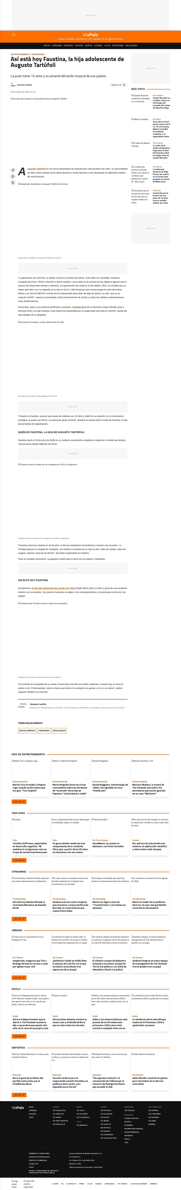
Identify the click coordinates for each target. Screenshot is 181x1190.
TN (62, 1184)
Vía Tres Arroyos (60, 1121)
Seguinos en (116, 85)
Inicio (47, 45)
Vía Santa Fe (106, 1124)
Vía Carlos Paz (59, 1110)
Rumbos (151, 1124)
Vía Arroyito (58, 1114)
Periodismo (38, 54)
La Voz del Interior (138, 1184)
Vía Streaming (154, 1114)
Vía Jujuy (81, 1110)
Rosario (68, 45)
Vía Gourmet (153, 1117)
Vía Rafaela (106, 1128)
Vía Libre (152, 1121)
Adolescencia (59, 730)
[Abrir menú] (35, 34)
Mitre (81, 1184)
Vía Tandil (57, 1117)
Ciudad (98, 1184)
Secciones (131, 45)
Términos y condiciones (39, 1153)
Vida (126, 1142)
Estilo (127, 1139)
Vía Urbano (153, 1110)
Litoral (98, 45)
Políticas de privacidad (39, 1157)
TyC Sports (122, 1184)
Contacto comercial (38, 1160)
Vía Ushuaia (129, 1110)
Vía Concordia (107, 1135)
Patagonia (117, 45)
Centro (79, 45)
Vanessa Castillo (24, 84)
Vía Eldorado (106, 1114)
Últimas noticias (131, 1118)
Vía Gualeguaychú (109, 1138)
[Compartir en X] (13, 183)
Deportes (128, 1136)
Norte (88, 45)
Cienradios (109, 1184)
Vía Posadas (106, 1110)
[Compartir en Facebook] (13, 170)
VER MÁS (18, 802)
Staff (31, 1167)
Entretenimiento (20, 54)
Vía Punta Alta (59, 1124)
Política (128, 1122)
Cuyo (107, 45)
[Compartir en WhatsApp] (13, 176)
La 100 (89, 1184)
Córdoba (57, 45)
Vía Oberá (105, 1121)
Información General (133, 1129)
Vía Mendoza (82, 1125)
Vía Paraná (105, 1131)
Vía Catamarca (83, 1117)
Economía (128, 1125)
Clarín (55, 1184)
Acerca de (33, 1164)
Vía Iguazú (105, 1117)
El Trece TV (71, 1184)
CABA (31, 1117)
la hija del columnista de (53, 588)
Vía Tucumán (82, 1114)
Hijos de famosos (27, 730)
